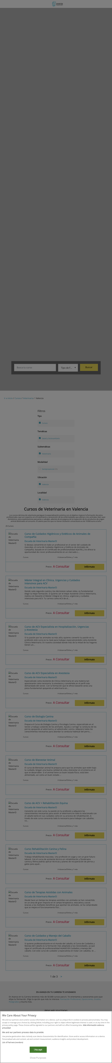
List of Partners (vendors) (12, 1042)
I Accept (38, 1049)
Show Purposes (38, 1057)
